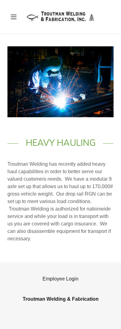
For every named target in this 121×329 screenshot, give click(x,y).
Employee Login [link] (60, 278)
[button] (15, 17)
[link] (60, 17)
